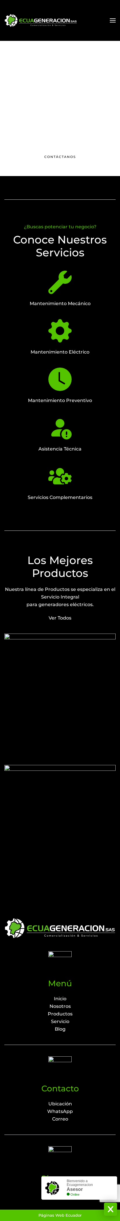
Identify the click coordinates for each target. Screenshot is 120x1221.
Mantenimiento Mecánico (60, 303)
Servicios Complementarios (60, 497)
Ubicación (60, 1104)
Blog (60, 1029)
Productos (60, 1014)
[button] (113, 20)
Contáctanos (60, 157)
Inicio (60, 998)
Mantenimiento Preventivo (60, 400)
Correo (60, 1119)
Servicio (60, 1021)
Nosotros (60, 1006)
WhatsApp (60, 1111)
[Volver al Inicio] (40, 20)
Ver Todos (60, 618)
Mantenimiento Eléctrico (60, 352)
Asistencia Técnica (60, 449)
